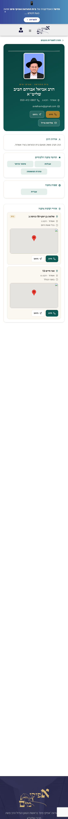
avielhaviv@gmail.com (44, 106)
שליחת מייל (47, 122)
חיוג (51, 114)
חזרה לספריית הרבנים (51, 40)
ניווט (35, 114)
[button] (30, 31)
